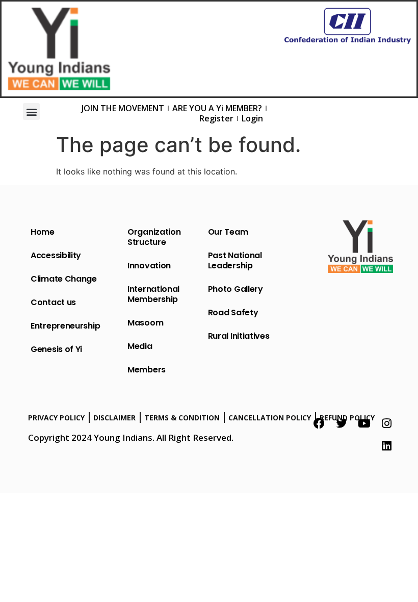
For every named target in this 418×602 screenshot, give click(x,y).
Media (139, 346)
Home (43, 232)
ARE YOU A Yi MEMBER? (217, 108)
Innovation (149, 265)
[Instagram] (386, 423)
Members (146, 369)
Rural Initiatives (239, 336)
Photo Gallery (235, 289)
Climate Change (64, 279)
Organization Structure (153, 237)
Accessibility (56, 255)
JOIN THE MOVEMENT (123, 108)
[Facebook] (319, 423)
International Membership (153, 294)
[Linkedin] (386, 446)
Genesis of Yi (56, 349)
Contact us (53, 302)
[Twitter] (341, 423)
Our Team (228, 232)
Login (252, 118)
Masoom (145, 323)
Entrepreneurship (65, 326)
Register (216, 118)
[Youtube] (364, 423)
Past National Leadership (235, 260)
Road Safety (233, 312)
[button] (31, 111)
